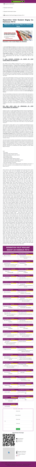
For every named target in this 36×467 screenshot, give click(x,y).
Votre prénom (18, 415)
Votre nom (18, 411)
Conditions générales (12, 462)
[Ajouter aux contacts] (22, 1)
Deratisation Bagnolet (27, 464)
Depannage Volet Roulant (21, 451)
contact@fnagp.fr (20, 438)
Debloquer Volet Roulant (11, 465)
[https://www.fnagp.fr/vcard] (9, 440)
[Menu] (24, 1)
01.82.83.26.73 (17, 1)
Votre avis (18, 423)
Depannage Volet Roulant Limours (23, 465)
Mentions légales (4, 462)
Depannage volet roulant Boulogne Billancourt (13, 464)
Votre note (18, 419)
